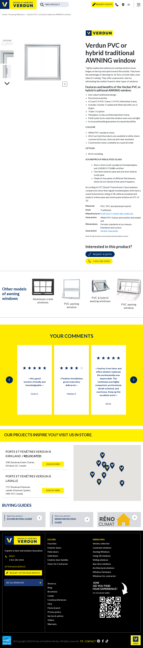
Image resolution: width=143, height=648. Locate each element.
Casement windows (102, 547)
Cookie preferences (56, 599)
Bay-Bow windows (102, 563)
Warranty (52, 624)
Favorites (52, 543)
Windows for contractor (104, 576)
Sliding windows (100, 559)
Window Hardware (102, 572)
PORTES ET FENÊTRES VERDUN (116, 213)
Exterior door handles (57, 559)
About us (51, 583)
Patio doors (53, 551)
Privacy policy (54, 612)
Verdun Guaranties (109, 231)
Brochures (52, 591)
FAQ (49, 603)
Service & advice (55, 616)
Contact (90, 641)
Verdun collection (101, 543)
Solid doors (52, 555)
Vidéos (50, 620)
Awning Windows (17, 14)
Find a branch (53, 607)
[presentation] (9, 379)
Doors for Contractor (57, 563)
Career (50, 595)
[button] (92, 474)
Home (4, 14)
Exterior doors (54, 547)
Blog (49, 587)
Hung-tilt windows (102, 555)
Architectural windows (103, 568)
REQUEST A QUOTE (104, 4)
